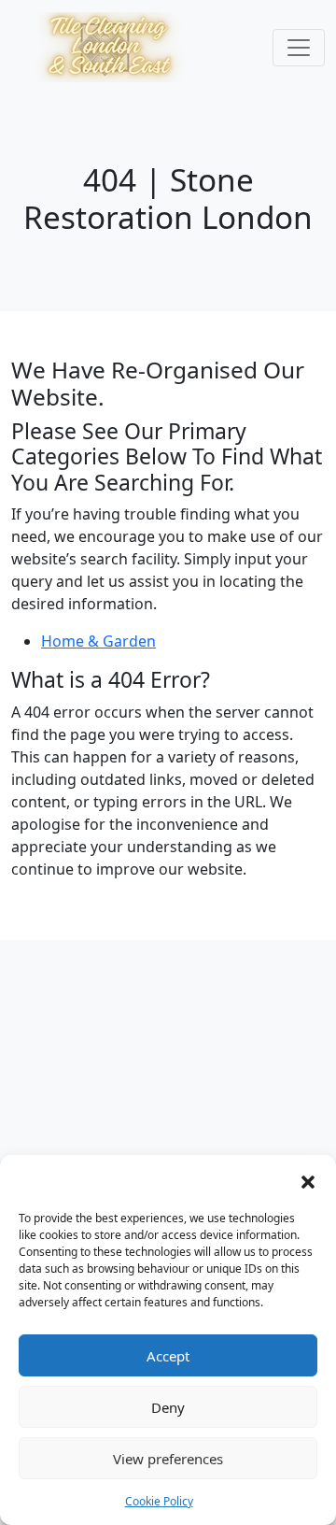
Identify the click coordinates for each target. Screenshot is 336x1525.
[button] (308, 1180)
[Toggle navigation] (299, 47)
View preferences (168, 1458)
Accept (168, 1356)
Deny (168, 1407)
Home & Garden (98, 641)
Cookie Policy (159, 1501)
